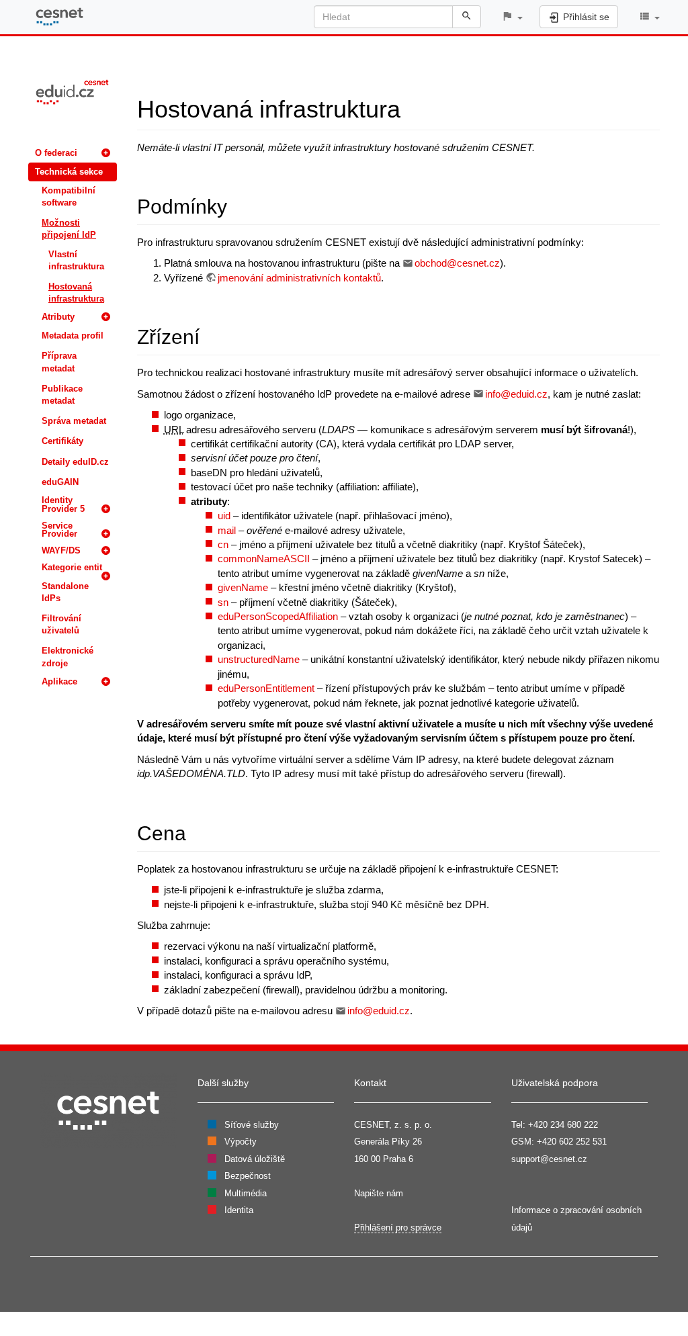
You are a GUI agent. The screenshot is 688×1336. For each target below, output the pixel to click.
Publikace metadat (62, 395)
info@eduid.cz (516, 394)
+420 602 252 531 (572, 1142)
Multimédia (245, 1193)
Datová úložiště (254, 1159)
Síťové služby (251, 1125)
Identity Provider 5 (63, 504)
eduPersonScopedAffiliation (278, 616)
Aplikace (59, 681)
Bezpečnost (247, 1176)
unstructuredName (259, 659)
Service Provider (59, 530)
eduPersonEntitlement (266, 688)
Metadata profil (72, 335)
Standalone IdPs (65, 592)
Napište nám (378, 1193)
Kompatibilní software (68, 196)
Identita (238, 1210)
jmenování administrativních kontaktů (299, 277)
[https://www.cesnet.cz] (108, 1110)
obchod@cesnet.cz (457, 263)
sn (223, 602)
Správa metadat (74, 421)
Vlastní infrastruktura (76, 260)
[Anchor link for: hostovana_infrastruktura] (412, 107)
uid (224, 515)
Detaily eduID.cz (75, 462)
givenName (243, 587)
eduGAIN (60, 482)
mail (227, 530)
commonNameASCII (264, 558)
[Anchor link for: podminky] (237, 205)
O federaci (56, 153)
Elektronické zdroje (67, 656)
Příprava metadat (59, 362)
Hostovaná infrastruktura (76, 292)
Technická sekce (69, 172)
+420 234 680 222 (563, 1125)
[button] (512, 17)
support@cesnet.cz (549, 1159)
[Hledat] (466, 16)
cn (223, 544)
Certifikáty (62, 441)
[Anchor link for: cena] (196, 831)
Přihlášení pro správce (397, 1227)
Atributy (58, 317)
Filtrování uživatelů (61, 624)
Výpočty (240, 1142)
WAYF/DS (61, 550)
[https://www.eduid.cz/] (72, 91)
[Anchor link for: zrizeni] (210, 335)
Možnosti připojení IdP (69, 229)
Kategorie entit (72, 567)
